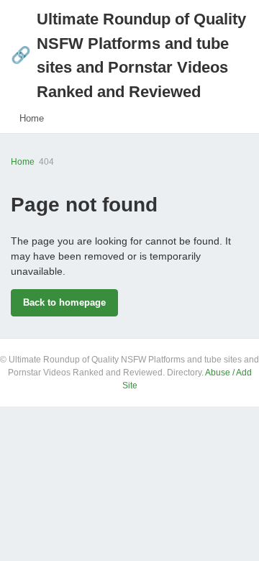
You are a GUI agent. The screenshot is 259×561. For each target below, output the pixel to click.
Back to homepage (64, 302)
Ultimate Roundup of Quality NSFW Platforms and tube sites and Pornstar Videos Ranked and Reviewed (128, 55)
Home (31, 118)
